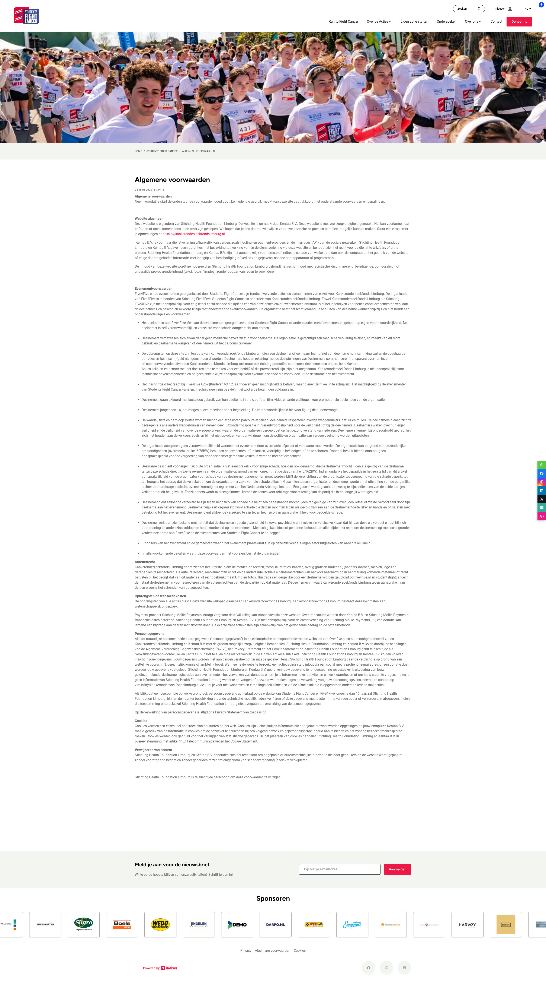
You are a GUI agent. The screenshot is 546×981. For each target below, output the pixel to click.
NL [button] (526, 8)
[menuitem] (343, 21)
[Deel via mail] (541, 507)
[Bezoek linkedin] (404, 968)
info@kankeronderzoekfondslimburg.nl (195, 234)
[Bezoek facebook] (368, 968)
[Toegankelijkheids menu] (541, 4)
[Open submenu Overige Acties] (390, 21)
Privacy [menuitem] (245, 951)
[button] (339, 869)
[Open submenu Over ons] (480, 21)
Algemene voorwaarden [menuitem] (272, 951)
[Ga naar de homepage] (26, 15)
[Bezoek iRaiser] (160, 967)
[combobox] (527, 8)
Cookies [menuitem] (300, 951)
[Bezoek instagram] (386, 968)
